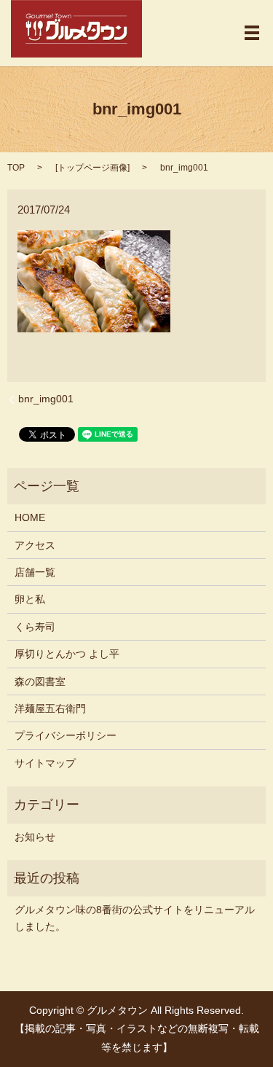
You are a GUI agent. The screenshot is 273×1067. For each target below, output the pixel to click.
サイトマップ (45, 763)
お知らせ (35, 837)
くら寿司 (35, 627)
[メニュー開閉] (252, 33)
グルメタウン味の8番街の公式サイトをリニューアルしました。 (135, 917)
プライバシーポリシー (65, 735)
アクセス (35, 545)
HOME (30, 517)
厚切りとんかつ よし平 (67, 654)
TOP (16, 168)
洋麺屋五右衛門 (50, 708)
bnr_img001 (46, 398)
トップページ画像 (92, 168)
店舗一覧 (35, 572)
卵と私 (30, 599)
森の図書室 (40, 681)
